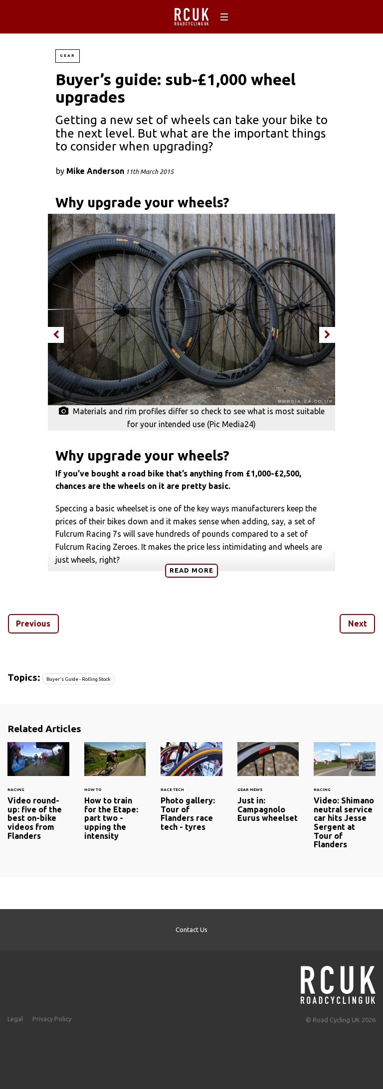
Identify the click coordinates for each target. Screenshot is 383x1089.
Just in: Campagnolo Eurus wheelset (268, 788)
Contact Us (191, 929)
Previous (33, 623)
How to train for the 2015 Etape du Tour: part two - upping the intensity (115, 797)
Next (357, 623)
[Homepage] (338, 982)
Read (191, 570)
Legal (15, 1018)
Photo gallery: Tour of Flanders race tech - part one (191, 793)
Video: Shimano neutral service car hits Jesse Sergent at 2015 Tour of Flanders (345, 801)
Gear (67, 55)
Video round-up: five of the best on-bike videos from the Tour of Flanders (38, 797)
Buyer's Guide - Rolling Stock (78, 679)
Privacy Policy (51, 1018)
